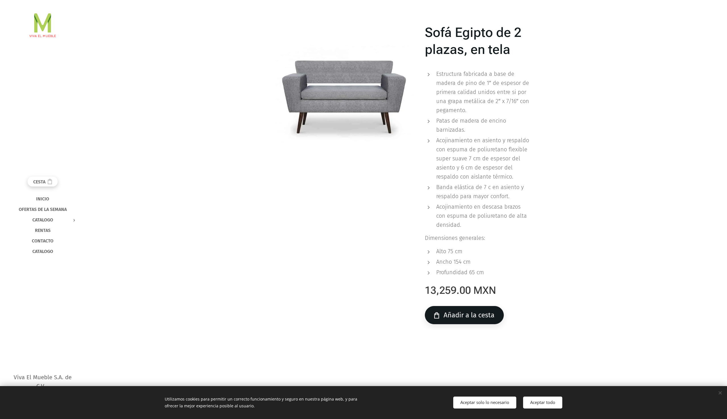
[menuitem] (42, 199)
